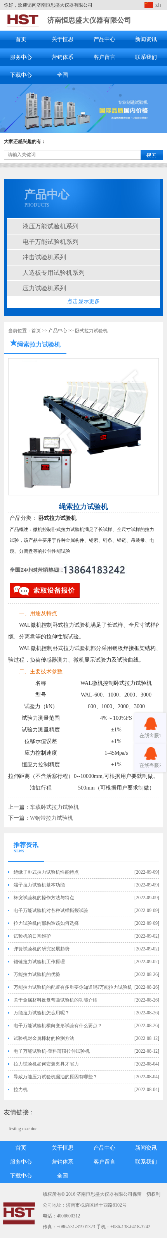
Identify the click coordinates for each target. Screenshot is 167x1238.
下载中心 (21, 75)
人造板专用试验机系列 (54, 272)
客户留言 (104, 57)
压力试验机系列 (44, 288)
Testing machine (22, 1128)
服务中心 (21, 57)
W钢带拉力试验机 (51, 818)
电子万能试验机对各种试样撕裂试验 (51, 910)
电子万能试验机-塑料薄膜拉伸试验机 (52, 1051)
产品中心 (104, 39)
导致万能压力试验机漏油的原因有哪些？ (55, 1076)
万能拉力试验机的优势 (37, 974)
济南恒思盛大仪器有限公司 (89, 20)
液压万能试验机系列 (50, 226)
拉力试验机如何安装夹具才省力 (46, 1064)
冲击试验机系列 (44, 257)
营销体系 (62, 57)
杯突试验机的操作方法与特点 (44, 897)
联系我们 (146, 57)
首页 (21, 39)
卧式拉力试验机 (91, 330)
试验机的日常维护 (32, 936)
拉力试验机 (76, 625)
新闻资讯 (146, 39)
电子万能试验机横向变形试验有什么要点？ (58, 1025)
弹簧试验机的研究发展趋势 (42, 949)
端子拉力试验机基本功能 (39, 885)
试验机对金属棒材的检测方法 (44, 1038)
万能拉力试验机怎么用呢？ (42, 1013)
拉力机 (21, 1089)
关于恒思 (62, 39)
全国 (62, 75)
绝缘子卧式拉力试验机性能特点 (46, 872)
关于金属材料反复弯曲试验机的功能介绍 (55, 1000)
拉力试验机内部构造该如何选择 (46, 923)
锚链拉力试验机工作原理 (39, 961)
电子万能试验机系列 (50, 241)
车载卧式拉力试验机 (54, 807)
